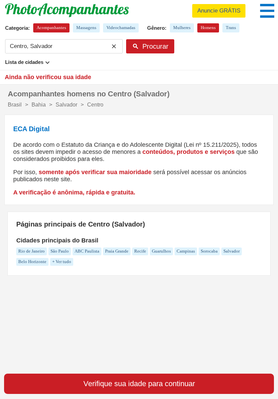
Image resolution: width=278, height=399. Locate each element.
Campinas (186, 251)
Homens (208, 27)
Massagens (86, 27)
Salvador (231, 251)
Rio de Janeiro (31, 251)
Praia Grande (116, 251)
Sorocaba (209, 251)
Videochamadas (120, 27)
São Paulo (60, 251)
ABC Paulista (87, 251)
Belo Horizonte (32, 261)
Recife (140, 251)
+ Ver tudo (61, 261)
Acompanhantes (51, 27)
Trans (231, 27)
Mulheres (182, 27)
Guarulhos (161, 251)
